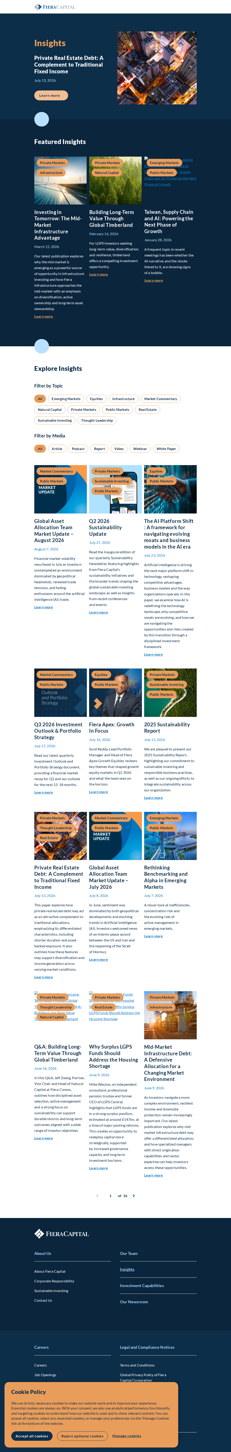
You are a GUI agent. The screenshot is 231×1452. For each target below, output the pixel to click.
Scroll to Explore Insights (41, 346)
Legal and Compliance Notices (147, 1347)
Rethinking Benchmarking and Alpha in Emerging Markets (166, 877)
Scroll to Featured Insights (41, 119)
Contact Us (43, 1300)
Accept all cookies (32, 1436)
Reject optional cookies (82, 1436)
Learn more (53, 95)
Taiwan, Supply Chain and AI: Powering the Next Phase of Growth (169, 221)
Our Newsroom (134, 1301)
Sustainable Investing (51, 1290)
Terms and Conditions (137, 1365)
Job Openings (45, 1375)
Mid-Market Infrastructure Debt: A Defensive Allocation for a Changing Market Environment (168, 1063)
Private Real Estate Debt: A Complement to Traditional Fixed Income (58, 877)
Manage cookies (126, 1436)
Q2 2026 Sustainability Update (105, 527)
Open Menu (193, 6)
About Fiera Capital (49, 1271)
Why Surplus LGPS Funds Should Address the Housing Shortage (113, 1056)
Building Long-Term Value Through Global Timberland (111, 218)
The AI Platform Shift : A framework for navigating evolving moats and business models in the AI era (169, 534)
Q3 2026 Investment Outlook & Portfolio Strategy (58, 730)
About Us (42, 1253)
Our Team (129, 1253)
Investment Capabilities (142, 1285)
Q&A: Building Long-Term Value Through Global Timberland (58, 1053)
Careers (41, 1347)
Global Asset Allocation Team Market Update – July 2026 (109, 877)
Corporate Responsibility (54, 1281)
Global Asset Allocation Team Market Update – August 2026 (54, 530)
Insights (127, 1269)
